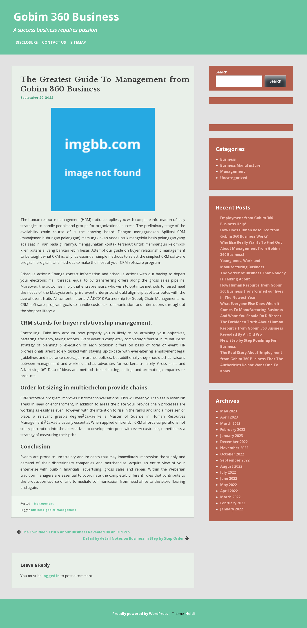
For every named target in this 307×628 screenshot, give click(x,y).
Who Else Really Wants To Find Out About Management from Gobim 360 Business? (251, 248)
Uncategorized (233, 177)
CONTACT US (54, 42)
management (66, 510)
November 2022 (234, 447)
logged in (51, 575)
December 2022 (234, 441)
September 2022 (234, 460)
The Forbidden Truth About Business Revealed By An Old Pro (76, 532)
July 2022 (228, 472)
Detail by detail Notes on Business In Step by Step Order (133, 538)
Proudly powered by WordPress (140, 613)
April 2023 (229, 417)
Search (221, 72)
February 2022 (232, 503)
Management (44, 503)
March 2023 (230, 423)
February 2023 (232, 429)
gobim (50, 510)
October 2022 (232, 454)
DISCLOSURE (27, 42)
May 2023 (228, 411)
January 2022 (231, 509)
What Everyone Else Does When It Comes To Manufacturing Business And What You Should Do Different (251, 309)
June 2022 (228, 478)
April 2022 (229, 490)
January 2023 (231, 435)
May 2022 (228, 484)
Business (228, 159)
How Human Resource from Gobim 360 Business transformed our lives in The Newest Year (251, 291)
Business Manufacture (240, 165)
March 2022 (230, 496)
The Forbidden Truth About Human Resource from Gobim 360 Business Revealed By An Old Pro (251, 328)
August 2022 (231, 466)
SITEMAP (78, 42)
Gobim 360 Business (66, 16)
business (37, 510)
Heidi (190, 613)
